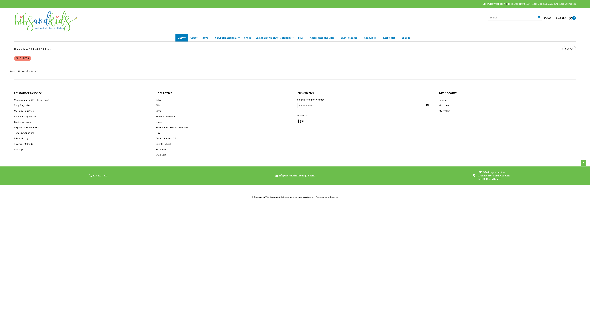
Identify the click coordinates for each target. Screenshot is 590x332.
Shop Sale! (389, 37)
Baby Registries (22, 105)
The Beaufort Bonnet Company (274, 37)
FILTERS (24, 58)
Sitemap (18, 149)
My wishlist (444, 111)
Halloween (370, 37)
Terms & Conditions (24, 133)
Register (560, 17)
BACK (569, 48)
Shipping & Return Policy (26, 127)
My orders (444, 105)
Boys (205, 37)
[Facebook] (298, 121)
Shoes (247, 37)
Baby (181, 37)
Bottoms (46, 49)
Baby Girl (35, 49)
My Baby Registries (24, 111)
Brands (406, 37)
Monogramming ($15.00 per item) (31, 100)
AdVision (309, 197)
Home (17, 49)
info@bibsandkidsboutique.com (297, 175)
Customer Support (23, 122)
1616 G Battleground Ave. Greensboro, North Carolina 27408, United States (493, 176)
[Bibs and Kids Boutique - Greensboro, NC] (46, 20)
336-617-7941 (99, 175)
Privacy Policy (21, 138)
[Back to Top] (583, 163)
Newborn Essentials (226, 37)
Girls (193, 37)
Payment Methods (23, 144)
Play (301, 37)
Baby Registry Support (25, 116)
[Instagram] (301, 121)
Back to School (349, 37)
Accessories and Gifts (322, 37)
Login (548, 17)
